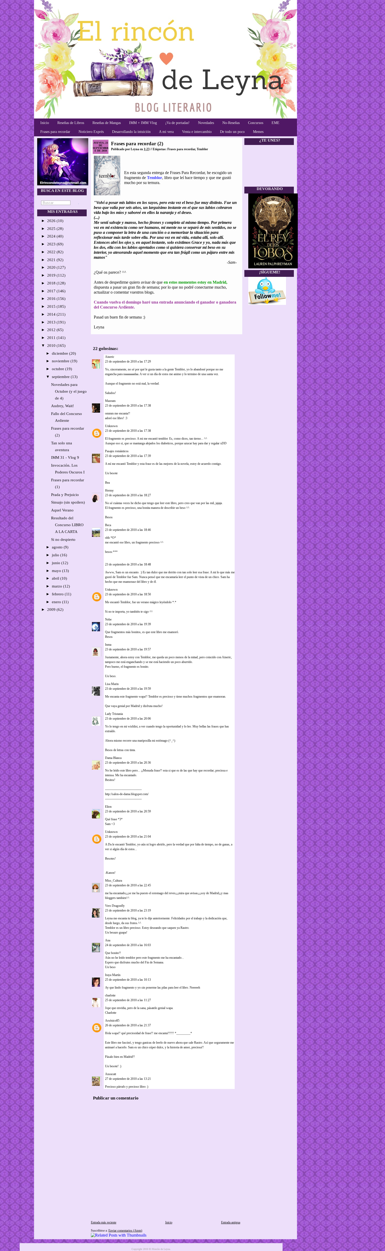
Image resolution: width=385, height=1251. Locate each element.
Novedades (206, 123)
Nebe (108, 619)
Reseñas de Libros (70, 123)
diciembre (60, 353)
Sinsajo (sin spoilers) (68, 502)
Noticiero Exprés (91, 132)
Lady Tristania (114, 714)
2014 (52, 314)
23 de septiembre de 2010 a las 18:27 (128, 495)
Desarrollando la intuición (131, 132)
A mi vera (166, 132)
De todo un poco (232, 132)
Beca (108, 525)
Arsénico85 (112, 1020)
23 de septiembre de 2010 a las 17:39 (128, 456)
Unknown (111, 426)
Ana (107, 940)
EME (275, 123)
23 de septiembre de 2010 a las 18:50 (128, 594)
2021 (52, 260)
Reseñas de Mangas (106, 123)
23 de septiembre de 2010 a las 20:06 (128, 718)
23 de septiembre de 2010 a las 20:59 (128, 811)
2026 (52, 221)
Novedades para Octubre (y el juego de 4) (69, 391)
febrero (58, 594)
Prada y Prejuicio (65, 495)
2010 (52, 345)
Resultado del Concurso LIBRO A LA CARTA (67, 525)
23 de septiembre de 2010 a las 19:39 (128, 624)
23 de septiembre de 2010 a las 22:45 (128, 885)
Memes (258, 132)
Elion (108, 806)
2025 (52, 229)
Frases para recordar (55, 132)
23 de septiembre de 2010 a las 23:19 (128, 910)
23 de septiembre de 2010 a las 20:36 (128, 762)
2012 (52, 330)
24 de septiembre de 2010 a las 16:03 (128, 945)
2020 (52, 267)
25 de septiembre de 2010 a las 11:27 (128, 1000)
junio (56, 563)
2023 (52, 244)
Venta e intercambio (197, 132)
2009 (52, 609)
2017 (52, 291)
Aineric (109, 357)
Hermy (109, 490)
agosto (58, 547)
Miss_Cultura (113, 880)
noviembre (61, 361)
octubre (58, 369)
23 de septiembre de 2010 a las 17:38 (128, 405)
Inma (108, 644)
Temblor (202, 149)
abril (56, 578)
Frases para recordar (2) (137, 143)
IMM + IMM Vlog (143, 123)
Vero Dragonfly (115, 906)
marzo (57, 586)
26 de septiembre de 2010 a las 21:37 (128, 1025)
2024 (52, 236)
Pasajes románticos (117, 451)
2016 (52, 298)
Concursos (255, 123)
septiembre (61, 377)
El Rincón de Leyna (159, 1249)
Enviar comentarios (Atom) (125, 1230)
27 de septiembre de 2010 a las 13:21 (128, 1079)
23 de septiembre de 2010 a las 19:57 (128, 649)
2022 (52, 252)
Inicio (44, 123)
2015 (52, 306)
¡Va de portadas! (177, 123)
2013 (52, 322)
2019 (52, 275)
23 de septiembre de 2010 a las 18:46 (128, 530)
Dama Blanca (113, 758)
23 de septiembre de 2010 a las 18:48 (128, 564)
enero (57, 602)
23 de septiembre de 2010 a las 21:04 (128, 836)
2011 (52, 338)
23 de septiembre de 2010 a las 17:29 (128, 361)
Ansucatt (110, 1074)
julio (56, 555)
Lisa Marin (112, 684)
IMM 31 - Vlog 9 (65, 457)
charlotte (110, 995)
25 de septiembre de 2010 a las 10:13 (128, 980)
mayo (57, 571)
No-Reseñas (231, 123)
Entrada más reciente (103, 1222)
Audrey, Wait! (62, 406)
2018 (52, 283)
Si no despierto (63, 539)
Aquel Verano (62, 510)
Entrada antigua (230, 1222)
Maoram (110, 401)
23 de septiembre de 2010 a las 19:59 (128, 689)
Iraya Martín (112, 975)
